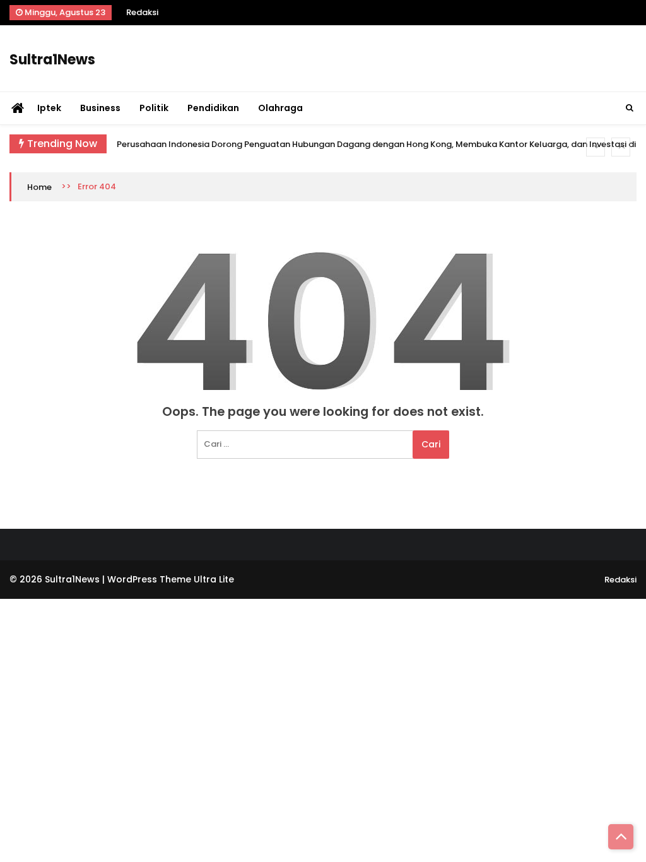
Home (39, 187)
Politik (153, 108)
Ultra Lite (214, 579)
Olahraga (280, 108)
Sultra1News (52, 60)
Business (100, 108)
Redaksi (142, 12)
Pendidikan (213, 108)
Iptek (49, 108)
